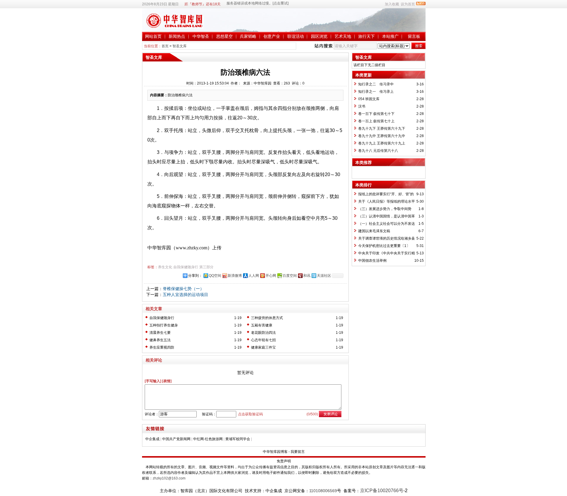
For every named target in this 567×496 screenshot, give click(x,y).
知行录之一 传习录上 (376, 92)
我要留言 (298, 452)
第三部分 (206, 267)
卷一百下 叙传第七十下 (376, 114)
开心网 (270, 276)
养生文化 (165, 267)
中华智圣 (201, 36)
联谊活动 (295, 36)
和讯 (306, 276)
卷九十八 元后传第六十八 (378, 151)
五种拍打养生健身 (163, 325)
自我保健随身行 (185, 267)
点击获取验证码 (250, 414)
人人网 (253, 276)
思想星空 (224, 36)
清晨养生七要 (160, 333)
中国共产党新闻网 (176, 439)
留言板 (414, 36)
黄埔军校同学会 (237, 439)
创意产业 (271, 36)
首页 (165, 46)
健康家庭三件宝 (263, 347)
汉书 (361, 106)
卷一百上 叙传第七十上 (376, 121)
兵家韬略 (248, 36)
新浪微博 (235, 276)
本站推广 (390, 36)
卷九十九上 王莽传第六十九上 (381, 143)
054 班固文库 (368, 99)
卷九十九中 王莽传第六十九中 (381, 136)
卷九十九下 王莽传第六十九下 (381, 128)
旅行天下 (366, 36)
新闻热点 (177, 36)
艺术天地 (343, 36)
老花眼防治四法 (263, 333)
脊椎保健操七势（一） (183, 288)
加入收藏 (392, 4)
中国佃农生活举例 (372, 260)
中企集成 (152, 439)
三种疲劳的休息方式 (267, 318)
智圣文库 (179, 46)
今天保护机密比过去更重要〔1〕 (384, 246)
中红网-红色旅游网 (208, 439)
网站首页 (153, 36)
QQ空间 (215, 276)
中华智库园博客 (275, 452)
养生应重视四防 (161, 347)
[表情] (167, 381)
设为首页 (408, 4)
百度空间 (290, 276)
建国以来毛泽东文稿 (374, 231)
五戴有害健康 (261, 325)
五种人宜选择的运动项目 (185, 294)
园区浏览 (319, 36)
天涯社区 (324, 276)
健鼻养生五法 (160, 340)
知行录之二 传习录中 (376, 84)
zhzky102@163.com (169, 478)
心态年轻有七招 (263, 340)
